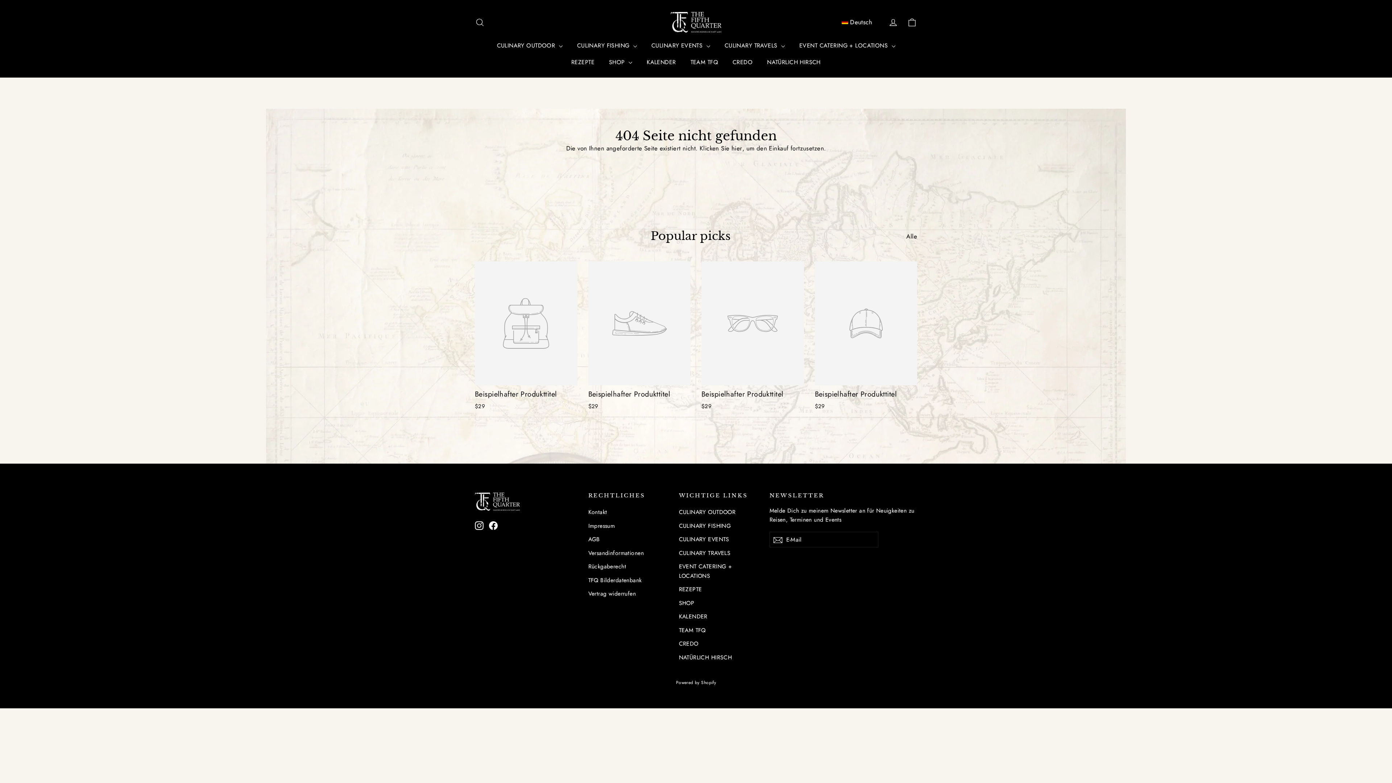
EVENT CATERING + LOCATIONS (844, 45)
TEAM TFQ (704, 62)
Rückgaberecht (607, 566)
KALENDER (661, 62)
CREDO (743, 62)
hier (737, 148)
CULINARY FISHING (604, 45)
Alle (911, 236)
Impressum (601, 526)
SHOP (618, 62)
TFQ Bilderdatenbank (615, 580)
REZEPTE (582, 62)
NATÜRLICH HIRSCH (794, 62)
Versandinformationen (616, 553)
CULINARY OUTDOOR (527, 45)
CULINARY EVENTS (678, 45)
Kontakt (597, 512)
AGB (594, 539)
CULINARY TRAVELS (752, 45)
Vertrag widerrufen (612, 593)
